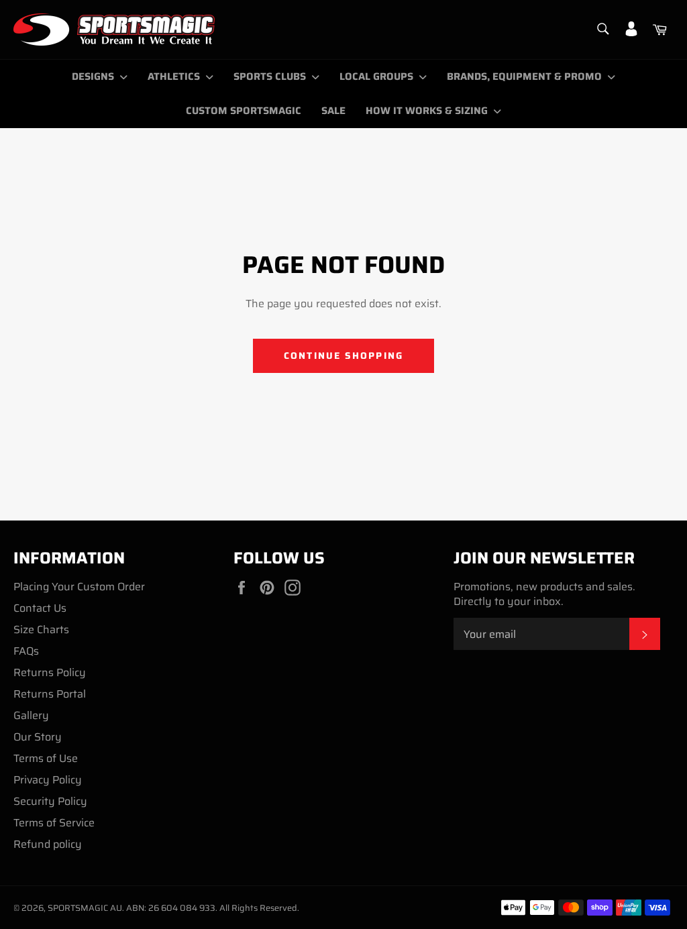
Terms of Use (45, 758)
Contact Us (39, 608)
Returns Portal (49, 694)
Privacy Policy (47, 779)
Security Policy (50, 801)
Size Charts (41, 629)
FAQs (26, 651)
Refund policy (47, 844)
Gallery (31, 715)
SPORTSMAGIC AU (85, 908)
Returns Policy (49, 672)
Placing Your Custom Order (79, 586)
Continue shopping (343, 355)
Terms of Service (54, 822)
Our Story (37, 736)
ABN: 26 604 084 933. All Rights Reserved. (212, 908)
